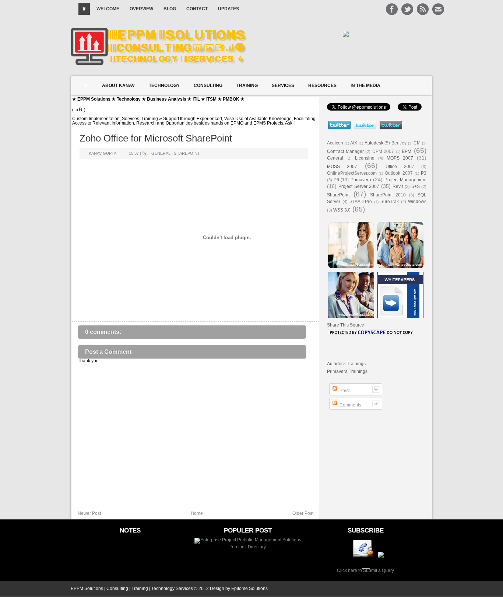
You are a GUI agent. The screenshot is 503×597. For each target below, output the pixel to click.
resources (322, 85)
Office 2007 (400, 166)
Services (283, 85)
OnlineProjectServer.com (352, 173)
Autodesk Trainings (346, 363)
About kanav (118, 85)
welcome (107, 8)
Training (247, 85)
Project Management (405, 179)
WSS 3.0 (342, 210)
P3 (423, 173)
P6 (336, 179)
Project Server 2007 (358, 186)
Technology (164, 85)
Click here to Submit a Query (365, 570)
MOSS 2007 (342, 166)
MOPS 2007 (400, 158)
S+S (415, 186)
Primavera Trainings (347, 371)
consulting (208, 85)
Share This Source (345, 325)
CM (417, 143)
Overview (141, 8)
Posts (344, 390)
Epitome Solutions (249, 588)
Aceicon (335, 143)
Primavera (361, 179)
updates (228, 8)
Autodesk (374, 143)
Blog (169, 8)
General (160, 153)
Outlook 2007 (398, 173)
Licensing (364, 158)
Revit (398, 186)
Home (197, 513)
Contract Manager (345, 151)
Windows (417, 201)
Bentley (399, 143)
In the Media (365, 85)
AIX (353, 143)
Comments (349, 405)
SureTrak (389, 201)
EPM (406, 151)
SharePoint (187, 153)
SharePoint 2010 (388, 195)
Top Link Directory (248, 546)
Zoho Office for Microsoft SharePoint (156, 138)
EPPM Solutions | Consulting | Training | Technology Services (132, 588)
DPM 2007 (383, 151)
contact (197, 8)
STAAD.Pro (360, 201)
